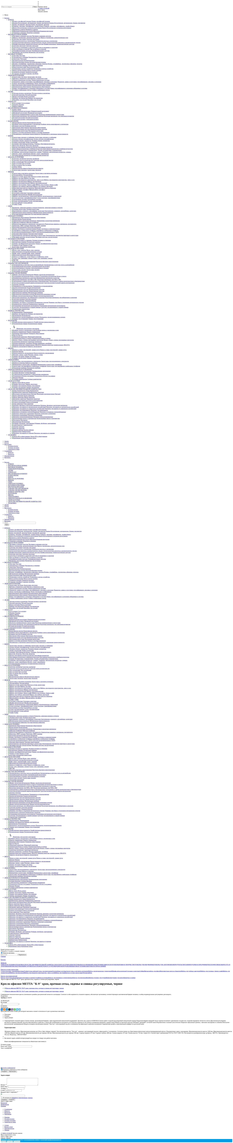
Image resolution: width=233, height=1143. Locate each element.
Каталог (6, 18)
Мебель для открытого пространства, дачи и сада (39, 973)
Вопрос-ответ (8, 1127)
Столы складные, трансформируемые (12, 971)
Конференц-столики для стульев (96, 977)
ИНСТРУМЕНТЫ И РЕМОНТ (17, 108)
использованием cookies (31, 1140)
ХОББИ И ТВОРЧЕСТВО (16, 310)
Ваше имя (4, 1046)
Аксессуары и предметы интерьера (77, 971)
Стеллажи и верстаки (133, 971)
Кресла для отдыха (6, 977)
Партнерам (7, 1114)
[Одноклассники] (4, 1009)
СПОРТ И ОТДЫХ (14, 381)
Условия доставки (13, 447)
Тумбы (26, 971)
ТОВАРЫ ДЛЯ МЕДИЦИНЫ (17, 273)
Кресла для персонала (79, 977)
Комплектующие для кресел (115, 977)
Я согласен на (18, 1098)
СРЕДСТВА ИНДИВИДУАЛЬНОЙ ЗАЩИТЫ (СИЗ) (24, 389)
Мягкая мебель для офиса (152, 971)
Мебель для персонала (17, 973)
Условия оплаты (13, 446)
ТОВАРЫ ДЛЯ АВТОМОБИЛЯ (18, 263)
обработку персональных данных (22, 1098)
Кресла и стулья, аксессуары (73, 973)
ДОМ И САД (12, 101)
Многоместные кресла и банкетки (170, 971)
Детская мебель (87, 973)
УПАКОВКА (12, 435)
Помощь (3, 1106)
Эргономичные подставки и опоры (23, 977)
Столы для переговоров (45, 971)
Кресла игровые (44, 977)
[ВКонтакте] (2, 1009)
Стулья (36, 977)
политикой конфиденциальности (51, 1140)
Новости (10, 452)
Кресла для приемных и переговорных (61, 977)
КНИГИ (10, 135)
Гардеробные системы (59, 971)
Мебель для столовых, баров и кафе (212, 971)
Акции (6, 441)
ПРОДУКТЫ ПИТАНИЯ (16, 248)
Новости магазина (8, 953)
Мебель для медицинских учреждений (100, 971)
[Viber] (12, 1009)
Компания (4, 1103)
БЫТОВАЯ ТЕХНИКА (15, 54)
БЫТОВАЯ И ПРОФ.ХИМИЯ (17, 34)
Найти (6, 524)
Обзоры (6, 1130)
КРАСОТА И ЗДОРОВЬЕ (16, 157)
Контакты (7, 457)
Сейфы (142, 971)
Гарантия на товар (13, 449)
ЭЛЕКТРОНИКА (13, 359)
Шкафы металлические (119, 971)
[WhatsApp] (14, 1009)
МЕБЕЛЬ (11, 171)
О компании (8, 451)
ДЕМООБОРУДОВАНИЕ (16, 75)
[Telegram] (20, 1009)
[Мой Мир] (7, 1009)
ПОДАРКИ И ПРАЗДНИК (16, 238)
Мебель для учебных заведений (191, 971)
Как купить (7, 444)
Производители (9, 456)
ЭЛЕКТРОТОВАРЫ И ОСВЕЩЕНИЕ (20, 369)
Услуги (6, 443)
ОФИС (10, 206)
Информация (5, 1104)
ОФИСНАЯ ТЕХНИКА (15, 216)
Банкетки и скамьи (129, 977)
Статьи (6, 1125)
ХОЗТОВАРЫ (12, 320)
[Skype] (17, 1009)
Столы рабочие (33, 971)
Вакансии (11, 454)
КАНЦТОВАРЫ (13, 121)
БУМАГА (11, 19)
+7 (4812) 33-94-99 (43, 8)
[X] (9, 1009)
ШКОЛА (11, 348)
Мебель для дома (59, 973)
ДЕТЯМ (10, 91)
